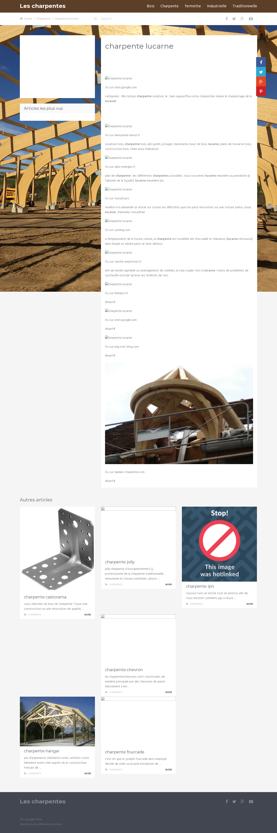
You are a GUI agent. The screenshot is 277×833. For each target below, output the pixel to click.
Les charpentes (42, 6)
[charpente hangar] (57, 721)
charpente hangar (42, 751)
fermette (193, 6)
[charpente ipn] (219, 544)
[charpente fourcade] (138, 722)
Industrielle (217, 6)
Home (28, 18)
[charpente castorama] (57, 549)
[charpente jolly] (138, 532)
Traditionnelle (245, 6)
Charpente (169, 6)
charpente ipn (200, 586)
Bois (150, 6)
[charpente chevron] (138, 639)
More (88, 615)
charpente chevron (124, 669)
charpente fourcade (124, 752)
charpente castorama (45, 597)
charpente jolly (120, 562)
